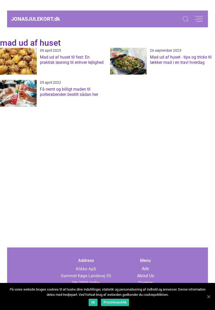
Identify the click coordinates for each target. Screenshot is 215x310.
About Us (145, 275)
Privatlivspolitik (115, 302)
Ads (145, 268)
